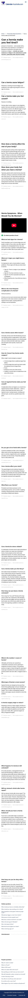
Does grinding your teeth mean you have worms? (12, 971)
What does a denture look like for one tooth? (11, 919)
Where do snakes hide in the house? (9, 969)
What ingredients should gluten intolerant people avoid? (12, 912)
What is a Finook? (5, 965)
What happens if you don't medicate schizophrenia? (13, 983)
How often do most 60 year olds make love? (11, 978)
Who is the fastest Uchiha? (7, 924)
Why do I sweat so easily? (7, 962)
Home (3, 33)
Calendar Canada (11, 995)
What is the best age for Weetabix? (9, 921)
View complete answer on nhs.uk (19, 398)
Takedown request (7, 57)
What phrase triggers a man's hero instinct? (11, 915)
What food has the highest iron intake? (10, 926)
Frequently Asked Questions (14, 33)
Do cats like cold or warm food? (8, 981)
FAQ (4, 995)
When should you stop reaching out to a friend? (12, 909)
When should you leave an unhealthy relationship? (12, 907)
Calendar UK (22, 995)
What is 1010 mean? (6, 967)
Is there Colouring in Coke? (7, 976)
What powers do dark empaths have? (9, 917)
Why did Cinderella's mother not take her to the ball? (13, 974)
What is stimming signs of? (7, 928)
